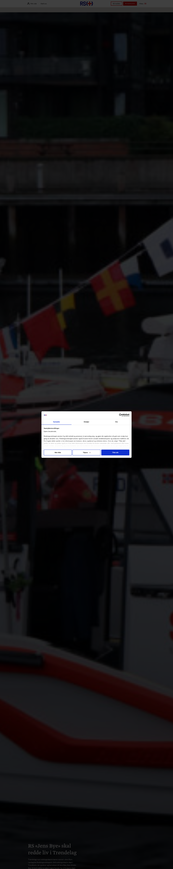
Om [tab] (116, 422)
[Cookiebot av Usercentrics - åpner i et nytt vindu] (120, 415)
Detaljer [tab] (86, 422)
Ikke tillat (58, 452)
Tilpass (85, 452)
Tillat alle (115, 452)
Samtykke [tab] (56, 422)
